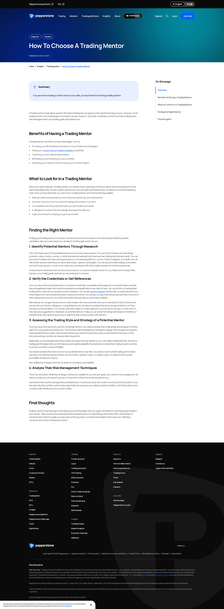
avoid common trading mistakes (58, 150)
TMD (130, 575)
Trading (61, 16)
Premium (75, 482)
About (117, 16)
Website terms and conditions (114, 553)
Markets (74, 16)
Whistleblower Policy (151, 553)
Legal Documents (78, 553)
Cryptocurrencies (36, 473)
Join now (188, 16)
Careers (116, 487)
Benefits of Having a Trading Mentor (175, 97)
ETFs (31, 482)
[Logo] (41, 16)
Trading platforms (90, 16)
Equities (47, 36)
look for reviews (98, 291)
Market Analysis (77, 528)
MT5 (31, 500)
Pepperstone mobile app (39, 519)
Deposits (75, 505)
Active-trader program (80, 491)
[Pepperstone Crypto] (133, 16)
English (178, 4)
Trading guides (52, 66)
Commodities (34, 459)
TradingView (34, 495)
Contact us (160, 463)
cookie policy (68, 606)
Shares (32, 477)
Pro (59, 4)
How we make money (122, 463)
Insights (106, 16)
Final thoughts (164, 119)
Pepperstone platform (38, 514)
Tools (31, 524)
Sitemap (165, 553)
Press (115, 477)
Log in (174, 16)
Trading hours (119, 473)
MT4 (31, 505)
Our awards (118, 482)
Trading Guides (77, 524)
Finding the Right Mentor (169, 111)
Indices (32, 463)
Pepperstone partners (39, 4)
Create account (77, 459)
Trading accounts (78, 468)
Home (31, 66)
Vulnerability (176, 553)
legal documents (162, 575)
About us (117, 459)
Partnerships (118, 500)
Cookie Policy (134, 553)
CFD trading (76, 473)
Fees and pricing (78, 501)
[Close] (91, 605)
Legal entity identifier (164, 468)
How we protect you (121, 468)
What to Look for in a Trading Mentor (175, 104)
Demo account (77, 477)
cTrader (32, 509)
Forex (31, 468)
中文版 (190, 4)
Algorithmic (34, 528)
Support (159, 16)
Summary (162, 90)
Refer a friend (77, 496)
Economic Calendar (79, 533)
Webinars (75, 538)
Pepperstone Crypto (121, 505)
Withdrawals (76, 510)
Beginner (35, 36)
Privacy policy (93, 553)
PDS (145, 575)
